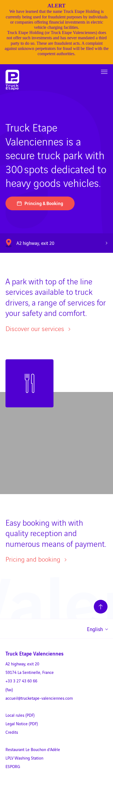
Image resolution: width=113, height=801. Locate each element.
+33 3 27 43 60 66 (21, 681)
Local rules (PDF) (20, 715)
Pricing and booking (33, 559)
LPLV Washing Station (24, 758)
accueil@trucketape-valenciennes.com (39, 698)
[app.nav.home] (12, 80)
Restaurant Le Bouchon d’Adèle (32, 749)
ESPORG (12, 766)
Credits (11, 732)
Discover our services (35, 328)
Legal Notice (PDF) (21, 723)
